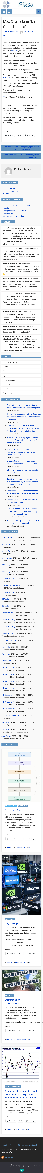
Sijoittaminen (7, 384)
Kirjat (4, 371)
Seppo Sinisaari (20, 848)
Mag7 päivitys (11, 923)
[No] (41, 1168)
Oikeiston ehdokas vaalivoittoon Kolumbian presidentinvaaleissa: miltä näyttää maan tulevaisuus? (24, 417)
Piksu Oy (5, 1145)
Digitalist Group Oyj (9, 640)
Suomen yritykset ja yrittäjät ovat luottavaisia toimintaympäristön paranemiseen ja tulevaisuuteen (21, 1094)
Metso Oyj (6, 722)
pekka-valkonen (28, 32)
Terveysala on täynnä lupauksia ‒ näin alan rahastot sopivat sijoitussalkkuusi (24, 522)
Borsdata (5, 208)
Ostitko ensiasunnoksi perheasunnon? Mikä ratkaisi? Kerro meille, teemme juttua (23, 492)
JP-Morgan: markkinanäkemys (14, 210)
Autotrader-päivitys (14, 810)
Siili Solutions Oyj (8, 667)
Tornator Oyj (6, 661)
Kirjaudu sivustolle (9, 188)
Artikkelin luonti (8, 194)
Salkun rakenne (8, 380)
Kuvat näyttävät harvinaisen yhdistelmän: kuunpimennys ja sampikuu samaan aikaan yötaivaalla (23, 452)
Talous (5, 388)
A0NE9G (6, 78)
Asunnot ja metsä (9, 362)
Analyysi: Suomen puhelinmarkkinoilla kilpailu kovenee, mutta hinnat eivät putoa (23, 406)
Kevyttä (5, 367)
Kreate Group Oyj (8, 633)
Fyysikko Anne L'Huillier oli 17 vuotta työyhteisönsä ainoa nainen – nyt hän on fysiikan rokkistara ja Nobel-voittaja (23, 429)
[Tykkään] (4, 35)
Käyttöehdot (23, 1145)
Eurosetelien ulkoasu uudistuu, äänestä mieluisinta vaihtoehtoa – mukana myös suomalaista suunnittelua (23, 512)
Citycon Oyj (6, 544)
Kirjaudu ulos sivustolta (11, 191)
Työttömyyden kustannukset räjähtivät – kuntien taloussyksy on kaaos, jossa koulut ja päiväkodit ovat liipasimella (24, 482)
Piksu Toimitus (20, 1130)
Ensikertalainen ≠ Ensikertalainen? (13, 1001)
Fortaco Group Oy (8, 578)
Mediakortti (33, 1145)
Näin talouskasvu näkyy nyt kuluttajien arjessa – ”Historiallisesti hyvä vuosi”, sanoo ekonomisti (22, 440)
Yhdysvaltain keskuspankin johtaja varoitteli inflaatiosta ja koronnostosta (22, 462)
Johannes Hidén (20, 1039)
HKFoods (5, 599)
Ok (22, 1170)
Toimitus (13, 1145)
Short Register (7, 213)
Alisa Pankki (6, 736)
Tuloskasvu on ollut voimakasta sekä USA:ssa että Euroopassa (19, 328)
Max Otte (14, 50)
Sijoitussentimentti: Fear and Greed (16, 205)
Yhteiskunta (7, 393)
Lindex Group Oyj (8, 613)
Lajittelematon (8, 375)
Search (39, 11)
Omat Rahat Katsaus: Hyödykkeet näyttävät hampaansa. (21, 156)
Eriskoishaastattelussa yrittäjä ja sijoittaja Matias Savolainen (22, 148)
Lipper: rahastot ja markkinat (13, 216)
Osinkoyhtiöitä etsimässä (28, 279)
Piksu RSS (9, 1157)
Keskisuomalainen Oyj (10, 715)
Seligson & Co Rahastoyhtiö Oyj (14, 585)
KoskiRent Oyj (7, 558)
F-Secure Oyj (7, 537)
